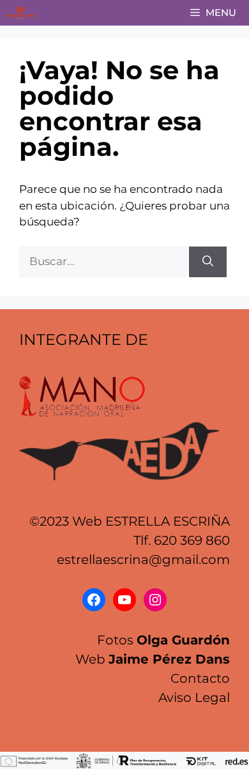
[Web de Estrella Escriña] (20, 13)
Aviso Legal (194, 697)
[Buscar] (208, 262)
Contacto (200, 678)
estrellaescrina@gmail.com (143, 559)
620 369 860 (192, 540)
